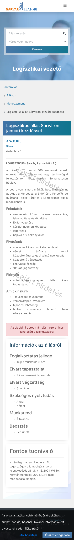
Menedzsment (16, 103)
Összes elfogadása (57, 535)
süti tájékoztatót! (29, 528)
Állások (11, 95)
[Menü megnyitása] (65, 5)
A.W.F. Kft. (14, 141)
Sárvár (10, 146)
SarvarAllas (10, 87)
